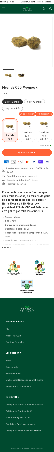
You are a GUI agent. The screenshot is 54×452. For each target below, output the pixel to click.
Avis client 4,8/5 (13, 336)
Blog (8, 329)
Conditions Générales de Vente (20, 424)
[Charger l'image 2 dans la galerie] (21, 75)
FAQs (8, 360)
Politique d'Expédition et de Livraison (23, 431)
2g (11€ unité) (12, 102)
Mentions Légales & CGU (18, 417)
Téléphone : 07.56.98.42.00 (19, 386)
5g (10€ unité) (34, 102)
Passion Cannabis (22, 448)
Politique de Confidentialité (19, 411)
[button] (3, 9)
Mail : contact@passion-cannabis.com (24, 380)
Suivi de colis (12, 367)
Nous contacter (13, 373)
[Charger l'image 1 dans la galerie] (8, 75)
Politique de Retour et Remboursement (24, 404)
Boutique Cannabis (15, 342)
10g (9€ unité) (12, 108)
